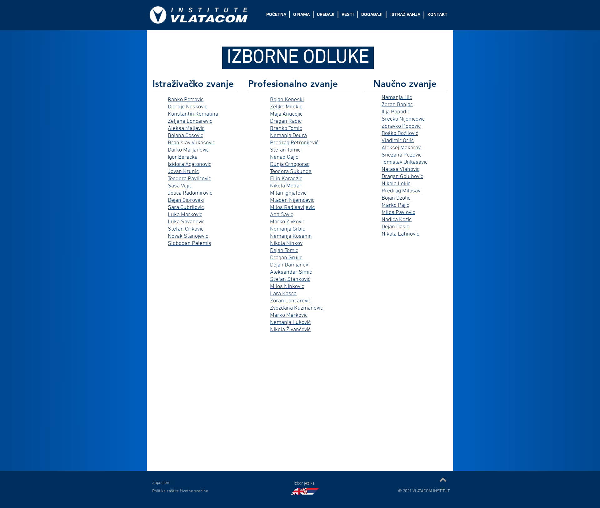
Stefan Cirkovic (185, 229)
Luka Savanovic (186, 222)
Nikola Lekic (396, 184)
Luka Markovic (185, 215)
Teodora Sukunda (291, 171)
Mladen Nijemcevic (292, 200)
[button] (304, 483)
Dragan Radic (286, 121)
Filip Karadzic (286, 179)
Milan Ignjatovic (288, 193)
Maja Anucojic (286, 114)
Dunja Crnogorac (289, 164)
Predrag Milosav (401, 191)
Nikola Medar (286, 186)
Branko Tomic (286, 128)
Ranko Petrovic (185, 100)
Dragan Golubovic (402, 176)
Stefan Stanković (290, 279)
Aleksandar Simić (291, 272)
